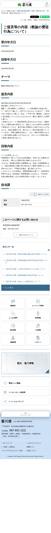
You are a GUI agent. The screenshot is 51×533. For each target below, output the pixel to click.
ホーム (3, 11)
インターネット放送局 (17, 392)
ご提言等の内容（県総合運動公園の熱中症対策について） (26, 254)
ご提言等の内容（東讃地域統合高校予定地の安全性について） (26, 261)
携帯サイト (31, 447)
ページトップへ (25, 415)
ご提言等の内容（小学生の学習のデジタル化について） (25, 269)
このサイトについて (34, 443)
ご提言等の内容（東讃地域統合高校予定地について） (25, 275)
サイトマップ (7, 443)
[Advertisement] (25, 489)
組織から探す (11, 11)
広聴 (32, 11)
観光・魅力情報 (25, 363)
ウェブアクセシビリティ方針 (13, 450)
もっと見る (9, 288)
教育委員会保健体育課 (11, 225)
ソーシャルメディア (16, 401)
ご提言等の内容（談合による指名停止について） (23, 281)
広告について (31, 450)
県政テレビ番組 (14, 383)
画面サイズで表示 (43, 194)
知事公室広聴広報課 (23, 11)
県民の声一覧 (40, 11)
